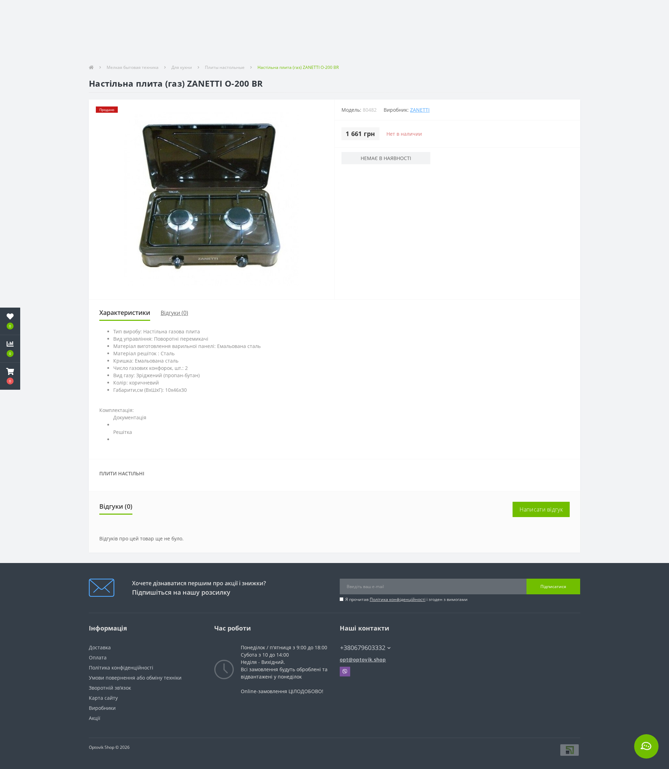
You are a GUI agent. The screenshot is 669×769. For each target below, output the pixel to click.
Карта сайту (103, 698)
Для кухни (181, 67)
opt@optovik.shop (363, 659)
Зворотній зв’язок (110, 687)
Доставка (100, 647)
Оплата (98, 657)
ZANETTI (420, 109)
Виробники (102, 708)
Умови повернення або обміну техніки (135, 677)
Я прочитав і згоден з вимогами (406, 599)
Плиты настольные (225, 67)
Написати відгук (541, 509)
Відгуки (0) (174, 313)
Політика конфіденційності (397, 599)
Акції (94, 718)
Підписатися (553, 586)
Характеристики (124, 312)
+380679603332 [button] (362, 648)
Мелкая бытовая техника (133, 67)
